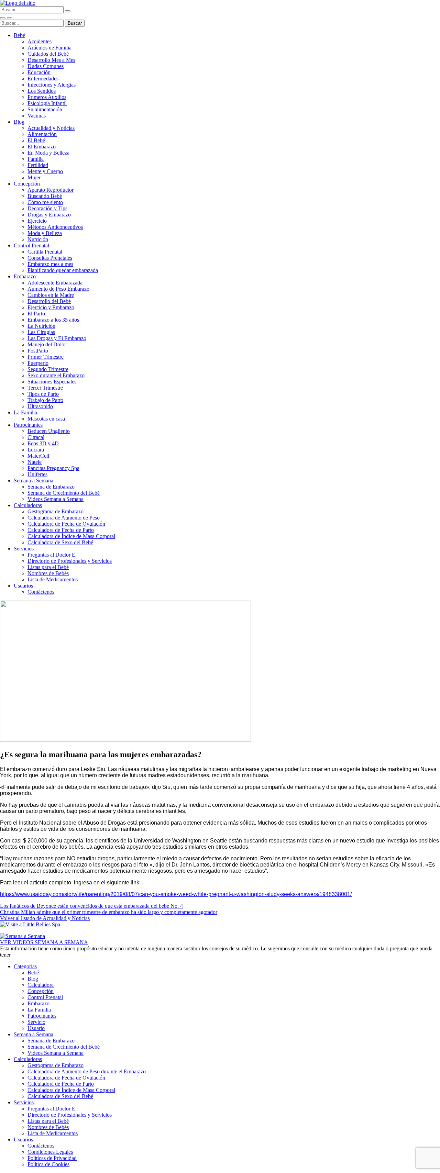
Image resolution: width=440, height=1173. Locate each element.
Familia (36, 159)
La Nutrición (41, 326)
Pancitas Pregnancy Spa (53, 468)
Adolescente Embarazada (55, 283)
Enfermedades (43, 78)
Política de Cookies (48, 1164)
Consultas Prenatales (50, 258)
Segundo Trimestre (48, 369)
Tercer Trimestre (45, 388)
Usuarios (23, 586)
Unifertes (37, 474)
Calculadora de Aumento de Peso (64, 518)
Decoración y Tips (47, 208)
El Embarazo (42, 146)
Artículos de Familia (50, 48)
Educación (39, 72)
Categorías (25, 966)
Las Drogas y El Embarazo (57, 338)
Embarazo (25, 276)
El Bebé (36, 140)
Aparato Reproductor (51, 190)
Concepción (27, 184)
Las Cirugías (41, 332)
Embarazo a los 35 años (53, 320)
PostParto (38, 351)
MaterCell (38, 456)
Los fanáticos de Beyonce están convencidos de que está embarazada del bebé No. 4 (91, 906)
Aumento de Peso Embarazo (58, 289)
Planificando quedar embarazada (63, 270)
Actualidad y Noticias (51, 128)
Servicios (24, 548)
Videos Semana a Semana (56, 499)
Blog (19, 122)
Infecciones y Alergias (52, 85)
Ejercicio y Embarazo (51, 307)
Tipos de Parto (43, 394)
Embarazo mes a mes (50, 264)
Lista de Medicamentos (53, 579)
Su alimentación (45, 109)
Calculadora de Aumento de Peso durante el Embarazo (87, 1071)
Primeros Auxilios (47, 97)
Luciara (36, 450)
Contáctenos (41, 592)
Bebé (19, 35)
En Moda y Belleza (48, 153)
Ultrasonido (40, 406)
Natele (35, 462)
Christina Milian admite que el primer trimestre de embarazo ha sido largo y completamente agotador (108, 912)
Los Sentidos (42, 91)
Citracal (36, 437)
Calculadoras (28, 505)
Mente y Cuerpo (45, 171)
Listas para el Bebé (48, 567)
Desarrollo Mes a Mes (51, 60)
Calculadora (41, 985)
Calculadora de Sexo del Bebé (60, 542)
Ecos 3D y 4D (43, 443)
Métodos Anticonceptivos (55, 227)
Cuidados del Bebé (48, 54)
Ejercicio (37, 221)
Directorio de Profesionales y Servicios (70, 561)
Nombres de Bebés (48, 573)
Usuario (36, 1028)
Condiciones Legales (50, 1152)
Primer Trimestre (46, 357)
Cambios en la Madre (51, 295)
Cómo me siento (45, 202)
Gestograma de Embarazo (56, 511)
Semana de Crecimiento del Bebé (64, 493)
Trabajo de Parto (45, 400)
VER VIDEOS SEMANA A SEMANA (44, 942)
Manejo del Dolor (47, 344)
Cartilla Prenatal (45, 252)
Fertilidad (38, 165)
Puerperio (38, 363)
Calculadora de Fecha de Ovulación (66, 524)
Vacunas (37, 116)
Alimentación (42, 134)
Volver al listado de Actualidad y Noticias (45, 918)
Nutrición (38, 239)
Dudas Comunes (46, 66)
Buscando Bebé (45, 196)
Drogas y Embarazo (49, 214)
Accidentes (40, 41)
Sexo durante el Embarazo (56, 375)
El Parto (36, 313)
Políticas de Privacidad (52, 1158)
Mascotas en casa (46, 419)
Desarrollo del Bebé (49, 301)
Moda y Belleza (45, 233)
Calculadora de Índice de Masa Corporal (71, 536)
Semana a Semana (33, 480)
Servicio (36, 1022)
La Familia (25, 412)
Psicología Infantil (47, 103)
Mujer (34, 177)
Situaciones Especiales (52, 381)
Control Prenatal (31, 245)
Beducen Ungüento (49, 431)
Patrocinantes (28, 425)
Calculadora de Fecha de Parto (61, 530)
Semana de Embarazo (51, 487)
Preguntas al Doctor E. (52, 555)
